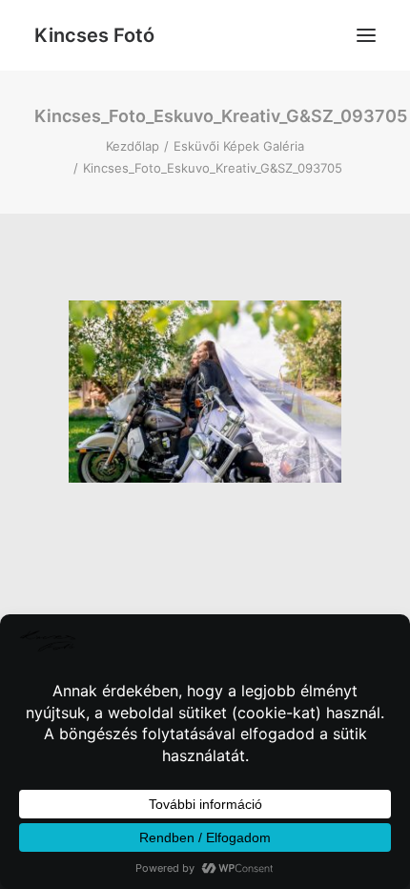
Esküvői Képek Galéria (239, 146)
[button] (366, 35)
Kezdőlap (132, 146)
